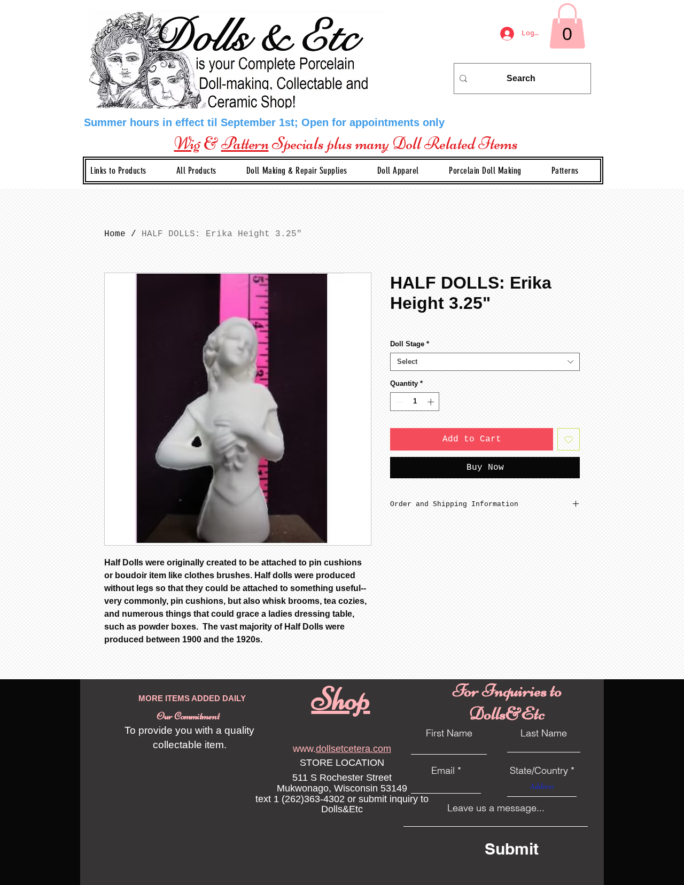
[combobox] (485, 362)
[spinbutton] (415, 402)
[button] (305, 170)
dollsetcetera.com (353, 748)
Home (115, 234)
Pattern (245, 143)
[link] (567, 26)
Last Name (543, 733)
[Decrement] (398, 402)
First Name (449, 733)
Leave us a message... (496, 808)
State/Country (539, 770)
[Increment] (431, 402)
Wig (187, 143)
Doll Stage (409, 344)
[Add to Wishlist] (568, 439)
